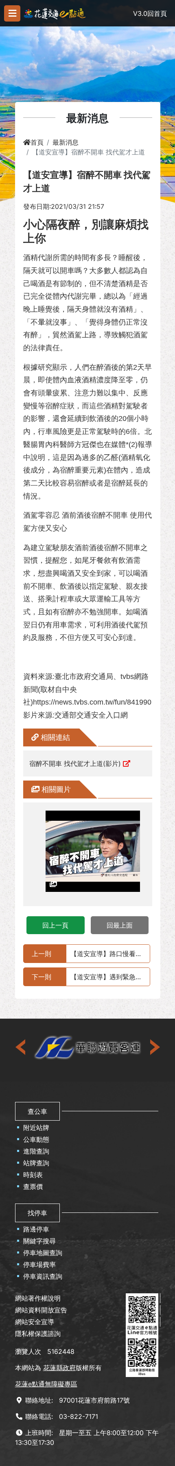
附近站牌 (36, 1127)
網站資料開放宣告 (41, 1310)
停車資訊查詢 (42, 1276)
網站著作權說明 (38, 1298)
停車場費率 (39, 1264)
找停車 (37, 1213)
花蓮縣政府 (59, 1368)
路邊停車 (36, 1229)
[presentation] (21, 1047)
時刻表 (33, 1175)
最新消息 (65, 142)
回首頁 (157, 13)
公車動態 (36, 1139)
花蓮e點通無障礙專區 (46, 1384)
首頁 (37, 142)
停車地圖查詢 (42, 1253)
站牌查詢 (36, 1163)
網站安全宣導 (34, 1322)
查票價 (33, 1186)
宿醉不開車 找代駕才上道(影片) (75, 763)
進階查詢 (36, 1151)
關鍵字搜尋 (39, 1241)
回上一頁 (55, 925)
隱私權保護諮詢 (38, 1333)
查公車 (37, 1111)
